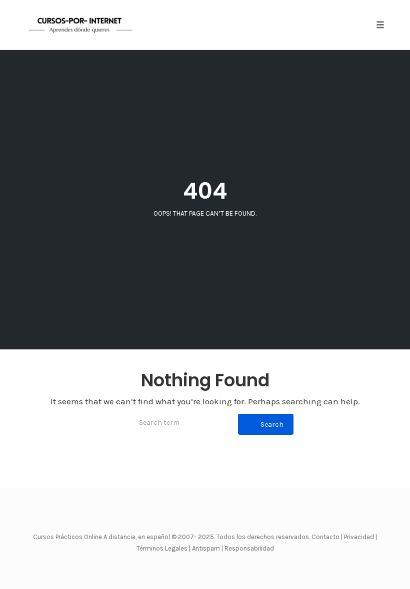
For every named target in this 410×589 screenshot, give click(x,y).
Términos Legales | (163, 548)
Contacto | (328, 537)
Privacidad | (360, 537)
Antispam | (207, 548)
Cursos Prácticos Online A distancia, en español (102, 537)
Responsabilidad (249, 548)
